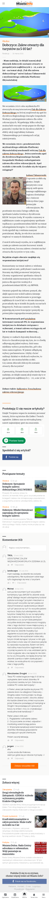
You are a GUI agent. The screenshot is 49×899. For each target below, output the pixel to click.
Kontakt (21, 886)
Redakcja (5, 54)
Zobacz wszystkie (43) (24, 766)
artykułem (30, 319)
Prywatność (19, 889)
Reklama (12, 886)
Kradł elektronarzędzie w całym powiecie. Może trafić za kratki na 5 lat (16, 822)
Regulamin (30, 889)
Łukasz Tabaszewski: (36, 175)
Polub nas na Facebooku (25, 881)
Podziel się (13, 457)
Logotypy (36, 886)
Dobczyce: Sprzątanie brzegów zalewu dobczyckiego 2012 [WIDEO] (17, 487)
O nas (28, 886)
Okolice (5, 41)
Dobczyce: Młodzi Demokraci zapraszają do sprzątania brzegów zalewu (17, 513)
